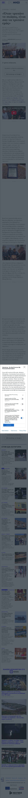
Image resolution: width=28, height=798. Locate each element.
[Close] (24, 367)
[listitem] (14, 395)
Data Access (14, 430)
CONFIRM (8, 425)
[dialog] (14, 399)
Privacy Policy (22, 430)
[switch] (22, 399)
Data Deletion (5, 430)
